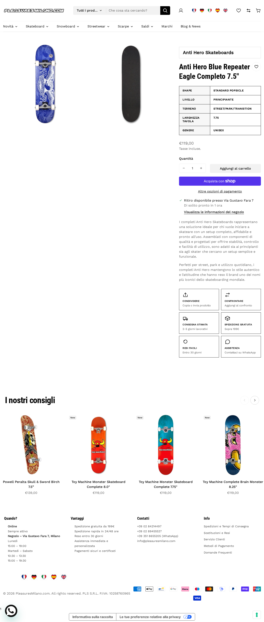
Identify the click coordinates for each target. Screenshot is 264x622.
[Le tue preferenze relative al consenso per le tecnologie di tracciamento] (257, 615)
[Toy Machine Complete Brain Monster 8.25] (233, 445)
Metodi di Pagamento (219, 546)
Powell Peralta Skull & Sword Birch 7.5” (31, 484)
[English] (225, 10)
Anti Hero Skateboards (208, 52)
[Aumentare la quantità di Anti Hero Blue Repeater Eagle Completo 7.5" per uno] (201, 168)
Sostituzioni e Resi (217, 533)
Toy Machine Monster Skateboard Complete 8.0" (98, 484)
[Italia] (210, 10)
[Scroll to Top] (256, 599)
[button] (258, 10)
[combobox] (121, 10)
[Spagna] (217, 10)
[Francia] (194, 10)
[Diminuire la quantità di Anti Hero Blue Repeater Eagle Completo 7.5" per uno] (183, 168)
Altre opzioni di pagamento (220, 191)
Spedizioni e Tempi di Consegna (226, 526)
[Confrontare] (248, 10)
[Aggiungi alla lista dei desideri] (256, 66)
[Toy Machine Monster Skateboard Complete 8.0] (98, 445)
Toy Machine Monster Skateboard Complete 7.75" (166, 484)
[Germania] (202, 10)
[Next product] (254, 400)
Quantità (186, 159)
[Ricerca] (165, 10)
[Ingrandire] (79, 50)
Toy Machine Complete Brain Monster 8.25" (233, 484)
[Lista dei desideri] (238, 10)
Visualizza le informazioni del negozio (214, 212)
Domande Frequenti (218, 552)
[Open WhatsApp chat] (11, 611)
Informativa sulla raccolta (92, 617)
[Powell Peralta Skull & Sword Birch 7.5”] (31, 445)
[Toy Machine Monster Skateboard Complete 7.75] (165, 445)
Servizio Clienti (214, 539)
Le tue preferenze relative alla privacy (150, 617)
